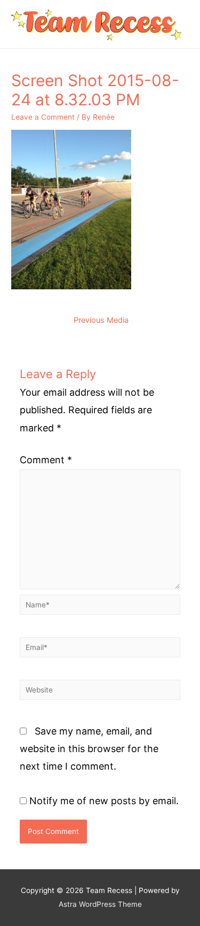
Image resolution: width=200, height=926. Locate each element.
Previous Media (101, 320)
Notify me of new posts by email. (104, 800)
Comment (46, 459)
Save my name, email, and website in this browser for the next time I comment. (89, 748)
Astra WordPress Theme (100, 904)
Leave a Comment (43, 117)
